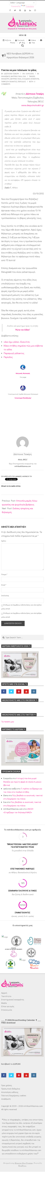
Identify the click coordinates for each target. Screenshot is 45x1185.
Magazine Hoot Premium (24, 1163)
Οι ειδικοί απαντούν (30, 79)
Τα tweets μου (7, 721)
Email (3, 585)
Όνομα (4, 574)
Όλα (24, 76)
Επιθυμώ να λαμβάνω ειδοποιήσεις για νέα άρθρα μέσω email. (21, 615)
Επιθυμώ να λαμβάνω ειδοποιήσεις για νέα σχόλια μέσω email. (21, 607)
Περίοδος (22, 81)
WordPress (22, 1165)
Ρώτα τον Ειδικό (22, 329)
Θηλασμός (5, 76)
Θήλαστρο (5, 79)
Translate (30, 6)
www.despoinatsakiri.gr (32, 105)
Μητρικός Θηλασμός (23, 373)
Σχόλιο (3, 541)
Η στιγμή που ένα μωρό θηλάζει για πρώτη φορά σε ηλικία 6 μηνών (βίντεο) (22, 781)
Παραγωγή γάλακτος (9, 81)
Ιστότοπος (4, 595)
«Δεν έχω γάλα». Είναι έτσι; (17, 341)
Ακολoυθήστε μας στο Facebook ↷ (19, 700)
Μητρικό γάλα (16, 76)
